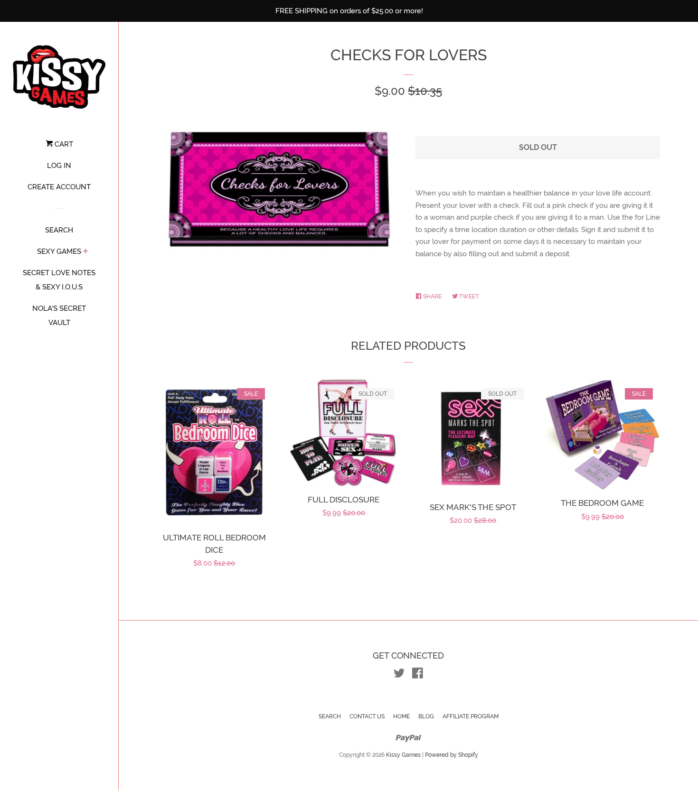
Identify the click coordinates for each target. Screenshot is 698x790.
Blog (426, 716)
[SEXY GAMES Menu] (85, 252)
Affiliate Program (471, 716)
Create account (59, 187)
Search (330, 716)
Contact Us (367, 716)
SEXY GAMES (59, 251)
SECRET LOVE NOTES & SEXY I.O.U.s (59, 280)
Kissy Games (403, 755)
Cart (63, 144)
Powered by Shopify (451, 755)
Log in (59, 165)
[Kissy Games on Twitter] (399, 675)
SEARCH (59, 230)
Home (401, 716)
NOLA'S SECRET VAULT (59, 315)
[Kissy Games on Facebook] (418, 675)
